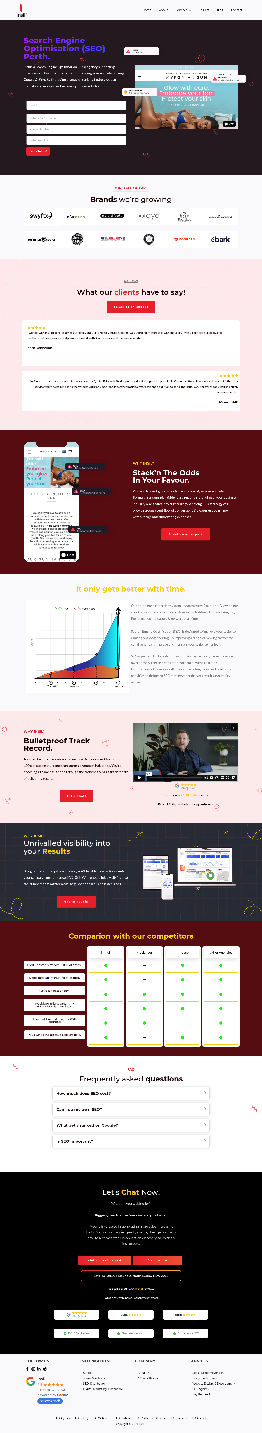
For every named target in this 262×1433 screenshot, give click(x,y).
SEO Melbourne (101, 1418)
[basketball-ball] (45, 1369)
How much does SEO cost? (83, 1093)
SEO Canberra (178, 1418)
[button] (131, 307)
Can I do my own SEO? (79, 1109)
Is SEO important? (74, 1141)
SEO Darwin (159, 1418)
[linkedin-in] (39, 1369)
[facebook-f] (28, 1369)
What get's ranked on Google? (87, 1125)
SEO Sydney (81, 1418)
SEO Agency (62, 1418)
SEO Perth (141, 1418)
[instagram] (33, 1369)
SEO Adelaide (199, 1418)
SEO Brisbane (123, 1418)
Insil (41, 1379)
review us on (48, 1400)
